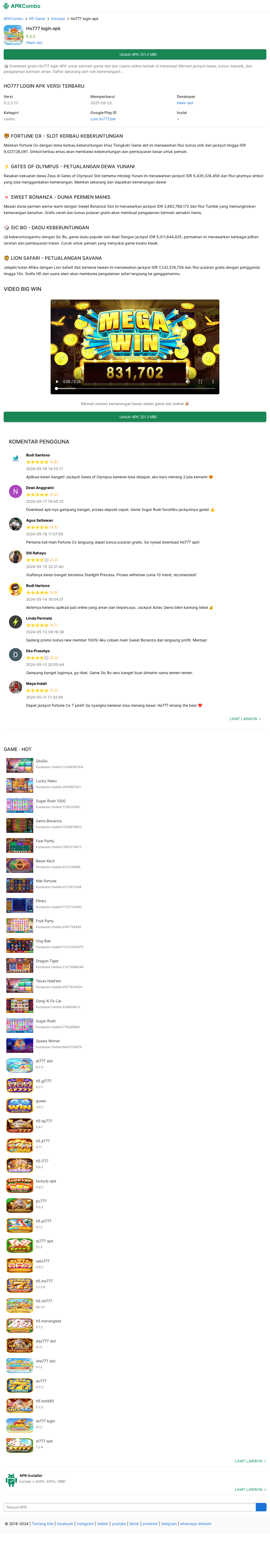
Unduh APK (138, 54)
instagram (85, 1523)
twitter (102, 1523)
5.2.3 (11, 103)
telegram (169, 1523)
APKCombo (13, 18)
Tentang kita (43, 1523)
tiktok (134, 1523)
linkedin (204, 1523)
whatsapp (188, 1523)
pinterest (150, 1523)
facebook (65, 1523)
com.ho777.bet (103, 119)
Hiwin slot (34, 42)
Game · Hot (18, 749)
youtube (119, 1523)
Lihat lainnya (243, 718)
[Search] (261, 1507)
